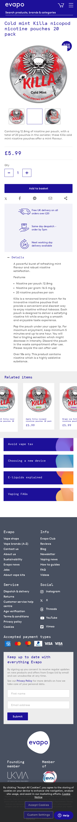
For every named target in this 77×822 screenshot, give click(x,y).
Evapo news (12, 564)
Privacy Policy (24, 680)
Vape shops (11, 538)
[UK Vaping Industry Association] (22, 777)
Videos (44, 575)
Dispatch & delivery (16, 591)
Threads (51, 609)
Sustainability (13, 559)
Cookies (9, 626)
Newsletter (47, 554)
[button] (16, 116)
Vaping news (48, 559)
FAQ (43, 569)
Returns (9, 596)
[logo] (38, 752)
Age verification (14, 611)
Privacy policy (13, 621)
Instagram (53, 591)
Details (18, 257)
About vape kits (14, 575)
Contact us (11, 549)
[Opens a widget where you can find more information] (63, 815)
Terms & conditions (16, 616)
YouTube (51, 617)
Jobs (6, 569)
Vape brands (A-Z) (16, 543)
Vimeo (50, 626)
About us (10, 554)
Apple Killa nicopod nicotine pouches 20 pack (39, 420)
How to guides (50, 564)
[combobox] (39, 12)
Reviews (45, 543)
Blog (43, 549)
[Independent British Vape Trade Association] (57, 777)
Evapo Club (48, 538)
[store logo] (14, 5)
